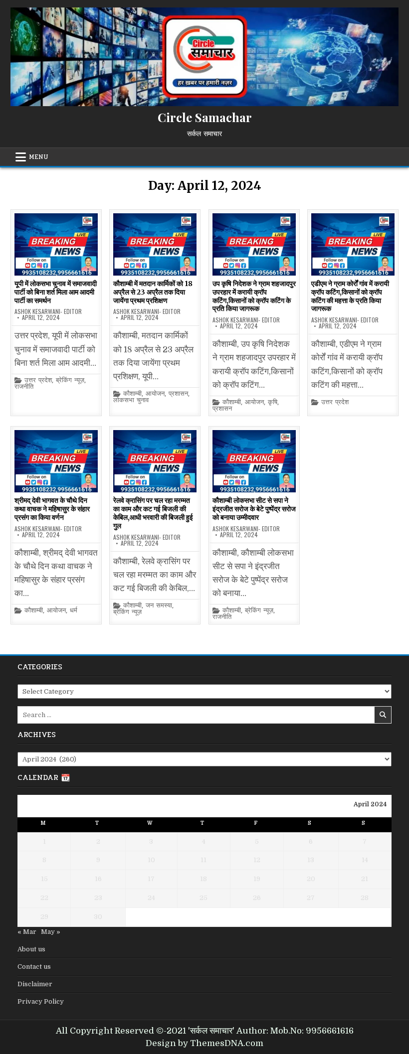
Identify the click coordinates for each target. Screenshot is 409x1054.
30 (98, 916)
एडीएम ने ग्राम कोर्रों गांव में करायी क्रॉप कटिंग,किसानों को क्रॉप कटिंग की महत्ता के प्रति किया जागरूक (350, 296)
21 (364, 879)
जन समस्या (159, 605)
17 (151, 879)
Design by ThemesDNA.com (204, 1043)
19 (256, 879)
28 (365, 898)
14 (365, 860)
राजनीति (23, 387)
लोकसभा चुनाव (131, 400)
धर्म (73, 610)
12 (256, 860)
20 (311, 879)
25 (203, 898)
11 (203, 860)
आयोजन (155, 394)
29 (44, 916)
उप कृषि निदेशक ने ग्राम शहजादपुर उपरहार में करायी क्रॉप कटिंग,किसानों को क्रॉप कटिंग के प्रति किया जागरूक (254, 296)
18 (203, 879)
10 (151, 860)
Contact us (34, 966)
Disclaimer (34, 984)
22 (44, 898)
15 (44, 879)
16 (98, 879)
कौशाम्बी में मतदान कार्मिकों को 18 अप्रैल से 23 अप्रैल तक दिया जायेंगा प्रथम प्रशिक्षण (153, 292)
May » (50, 931)
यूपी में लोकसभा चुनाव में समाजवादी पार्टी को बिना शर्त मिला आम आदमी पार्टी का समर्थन (55, 292)
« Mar (26, 931)
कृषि (272, 402)
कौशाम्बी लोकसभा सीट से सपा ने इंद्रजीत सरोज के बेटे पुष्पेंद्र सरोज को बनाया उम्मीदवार (254, 509)
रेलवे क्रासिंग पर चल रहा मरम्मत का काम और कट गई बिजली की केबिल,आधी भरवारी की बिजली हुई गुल (153, 513)
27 (311, 898)
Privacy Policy (40, 1001)
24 (151, 898)
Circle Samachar (205, 117)
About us (31, 949)
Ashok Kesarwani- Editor (48, 311)
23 (98, 898)
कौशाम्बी (132, 394)
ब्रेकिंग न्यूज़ (70, 380)
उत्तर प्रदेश (38, 380)
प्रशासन (178, 394)
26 (257, 898)
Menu (38, 157)
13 (310, 860)
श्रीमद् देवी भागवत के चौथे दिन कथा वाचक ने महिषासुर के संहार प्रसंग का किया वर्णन (52, 509)
